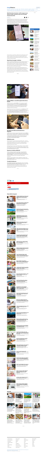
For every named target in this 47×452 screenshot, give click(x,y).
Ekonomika (33, 440)
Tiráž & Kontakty (9, 449)
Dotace (25, 444)
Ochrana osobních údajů (17, 449)
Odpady (17, 441)
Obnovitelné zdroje (10, 440)
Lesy (16, 442)
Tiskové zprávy (9, 447)
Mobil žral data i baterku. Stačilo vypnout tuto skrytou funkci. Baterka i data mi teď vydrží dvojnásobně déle (26, 11)
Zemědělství (17, 443)
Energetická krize (10, 444)
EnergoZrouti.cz (8, 11)
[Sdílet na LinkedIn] (13, 180)
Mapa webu (27, 449)
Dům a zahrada (18, 438)
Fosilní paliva (9, 441)
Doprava (25, 438)
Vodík (8, 443)
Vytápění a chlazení (10, 442)
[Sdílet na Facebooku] (26, 17)
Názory (8, 446)
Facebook (21, 449)
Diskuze (9, 185)
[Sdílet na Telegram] (11, 180)
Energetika (17, 440)
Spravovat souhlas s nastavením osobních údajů (12, 450)
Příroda (33, 444)
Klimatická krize (26, 440)
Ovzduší (33, 442)
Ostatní (25, 441)
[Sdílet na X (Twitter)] (28, 17)
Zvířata (33, 441)
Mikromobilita (26, 446)
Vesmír (25, 447)
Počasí (33, 443)
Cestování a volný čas (18, 446)
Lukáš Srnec (8, 17)
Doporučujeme (17, 447)
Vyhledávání (38, 7)
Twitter (23, 449)
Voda (24, 442)
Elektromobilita (34, 438)
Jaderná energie (18, 444)
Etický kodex (12, 449)
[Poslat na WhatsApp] (24, 17)
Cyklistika (33, 446)
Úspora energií (26, 443)
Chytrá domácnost (13, 11)
